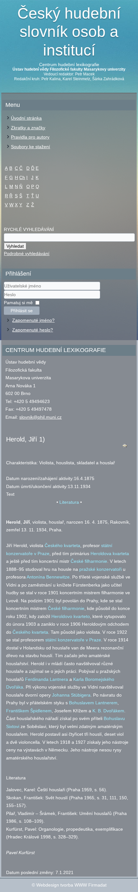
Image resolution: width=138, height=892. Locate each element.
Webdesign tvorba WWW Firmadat (71, 885)
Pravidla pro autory (30, 137)
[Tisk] (124, 447)
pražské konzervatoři (100, 569)
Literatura (69, 502)
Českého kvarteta (62, 545)
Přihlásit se (22, 310)
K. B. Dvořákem (108, 710)
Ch (22, 177)
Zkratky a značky (28, 127)
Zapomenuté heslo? (32, 329)
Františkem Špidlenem (29, 710)
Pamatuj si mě (18, 302)
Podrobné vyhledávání (26, 253)
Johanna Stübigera (71, 695)
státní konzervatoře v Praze (73, 639)
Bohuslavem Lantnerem (93, 702)
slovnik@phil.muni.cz (40, 417)
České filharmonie (89, 561)
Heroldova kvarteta (110, 553)
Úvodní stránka (26, 118)
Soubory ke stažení (30, 146)
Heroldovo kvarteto (70, 616)
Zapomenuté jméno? (33, 320)
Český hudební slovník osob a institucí (69, 32)
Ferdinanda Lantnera (46, 679)
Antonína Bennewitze (48, 576)
